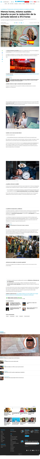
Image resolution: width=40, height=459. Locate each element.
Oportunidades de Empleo (14, 443)
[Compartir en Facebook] (16, 23)
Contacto (11, 445)
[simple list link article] (20, 345)
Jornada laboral (12, 316)
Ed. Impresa (27, 3)
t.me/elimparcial (36, 430)
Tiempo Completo (26, 316)
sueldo (17, 316)
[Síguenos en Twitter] (32, 2)
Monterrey (20, 3)
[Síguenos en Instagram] (33, 2)
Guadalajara (16, 3)
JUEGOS (6, 3)
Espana (32, 9)
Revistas (31, 3)
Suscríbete (26, 1)
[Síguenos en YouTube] (35, 2)
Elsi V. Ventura (4, 22)
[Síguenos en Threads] (37, 2)
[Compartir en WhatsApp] (14, 23)
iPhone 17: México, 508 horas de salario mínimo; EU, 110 (32, 308)
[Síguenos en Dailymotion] (38, 2)
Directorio (11, 444)
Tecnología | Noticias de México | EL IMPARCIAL (19, 9)
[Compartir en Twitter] (17, 23)
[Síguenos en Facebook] (31, 2)
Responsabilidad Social (13, 439)
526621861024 (27, 430)
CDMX (8, 3)
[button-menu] (1, 2)
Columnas (23, 3)
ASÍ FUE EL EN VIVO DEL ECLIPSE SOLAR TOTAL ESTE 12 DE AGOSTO (15, 308)
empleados (21, 316)
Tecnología (2, 440)
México (2, 431)
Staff (11, 435)
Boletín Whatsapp (13, 431)
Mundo (2, 432)
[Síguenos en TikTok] (36, 2)
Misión (11, 440)
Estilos (2, 439)
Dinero (2, 435)
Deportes (2, 436)
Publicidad (12, 448)
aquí (24, 298)
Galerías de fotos (3, 445)
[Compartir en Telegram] (19, 23)
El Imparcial (4, 9)
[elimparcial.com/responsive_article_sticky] (39, 454)
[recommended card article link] (7, 80)
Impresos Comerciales (13, 436)
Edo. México (12, 3)
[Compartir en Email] (21, 23)
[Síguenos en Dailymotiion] (38, 450)
